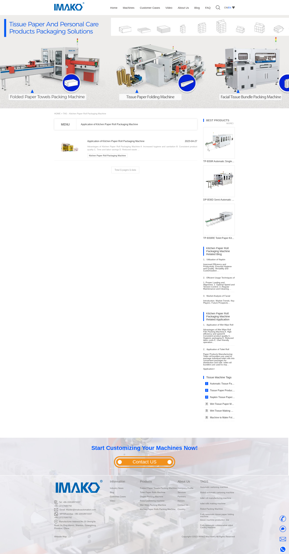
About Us (184, 481)
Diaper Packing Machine (151, 496)
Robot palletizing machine (152, 501)
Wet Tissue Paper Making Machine (220, 404)
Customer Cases (118, 496)
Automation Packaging (211, 525)
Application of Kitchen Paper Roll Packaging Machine (109, 124)
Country (181, 509)
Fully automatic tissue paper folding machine (217, 510)
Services (182, 492)
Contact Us (183, 505)
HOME (57, 113)
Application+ (209, 369)
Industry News (116, 488)
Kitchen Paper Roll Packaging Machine (107, 155)
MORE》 (230, 123)
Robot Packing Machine (211, 503)
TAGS (204, 481)
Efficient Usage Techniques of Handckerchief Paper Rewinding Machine (219, 278)
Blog (112, 492)
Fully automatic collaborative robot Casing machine (216, 521)
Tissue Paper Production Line (220, 390)
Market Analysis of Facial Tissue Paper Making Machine (217, 297)
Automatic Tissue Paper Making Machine (220, 383)
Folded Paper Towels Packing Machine (158, 488)
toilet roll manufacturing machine (215, 492)
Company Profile (185, 488)
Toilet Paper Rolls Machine (152, 492)
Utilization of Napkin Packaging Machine (214, 260)
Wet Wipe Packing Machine (153, 505)
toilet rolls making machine (212, 498)
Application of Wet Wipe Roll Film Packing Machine (218, 326)
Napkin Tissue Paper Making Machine (220, 397)
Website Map (60, 536)
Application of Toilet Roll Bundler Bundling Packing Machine (216, 350)
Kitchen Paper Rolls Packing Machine (158, 509)
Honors (181, 501)
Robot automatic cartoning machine (217, 487)
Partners (182, 496)
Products (146, 481)
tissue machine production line (214, 514)
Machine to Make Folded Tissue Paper (220, 417)
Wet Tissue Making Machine (220, 410)
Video (112, 501)
